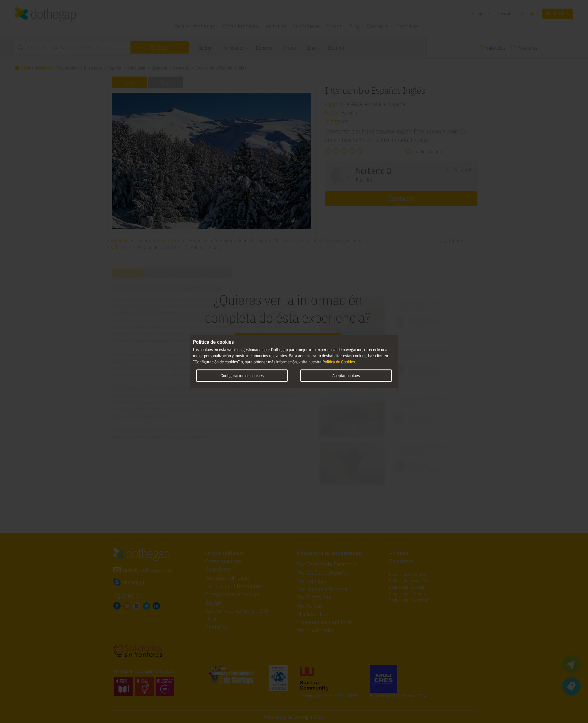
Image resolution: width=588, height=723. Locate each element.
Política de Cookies (338, 362)
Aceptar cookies (346, 375)
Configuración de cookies (242, 375)
